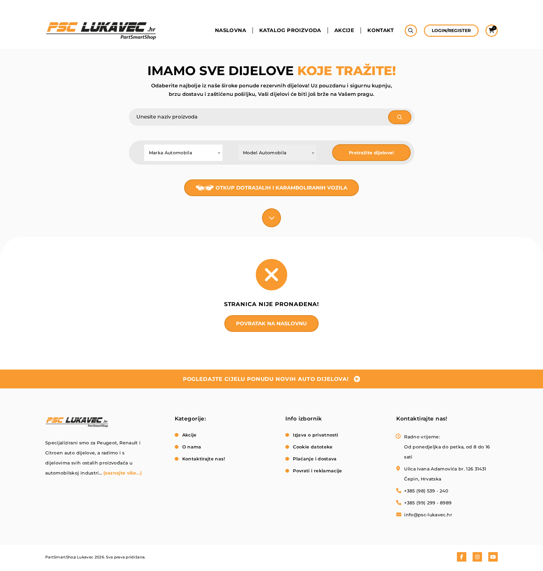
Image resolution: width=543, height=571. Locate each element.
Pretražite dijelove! (371, 153)
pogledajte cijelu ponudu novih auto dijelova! (266, 379)
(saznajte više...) (122, 473)
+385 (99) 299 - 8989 (428, 503)
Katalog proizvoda (290, 30)
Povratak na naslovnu (271, 324)
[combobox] (183, 153)
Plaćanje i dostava (315, 459)
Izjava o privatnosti (315, 435)
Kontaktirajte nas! (203, 459)
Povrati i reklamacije (317, 471)
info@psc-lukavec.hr (428, 515)
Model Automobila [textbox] (265, 153)
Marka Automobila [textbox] (170, 153)
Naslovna (230, 30)
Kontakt (380, 30)
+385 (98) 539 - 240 (426, 491)
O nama (191, 447)
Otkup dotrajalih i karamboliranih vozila (281, 188)
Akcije (344, 30)
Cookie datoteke (312, 447)
